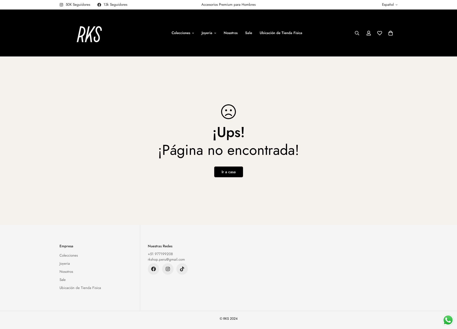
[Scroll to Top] (447, 303)
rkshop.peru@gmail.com (166, 259)
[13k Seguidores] (153, 269)
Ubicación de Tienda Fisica (281, 32)
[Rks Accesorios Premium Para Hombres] (89, 33)
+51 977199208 (160, 254)
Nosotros (231, 32)
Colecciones (181, 32)
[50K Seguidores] (168, 269)
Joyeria (207, 32)
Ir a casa (229, 172)
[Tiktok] (182, 269)
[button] (390, 33)
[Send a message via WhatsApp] (448, 320)
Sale (248, 32)
